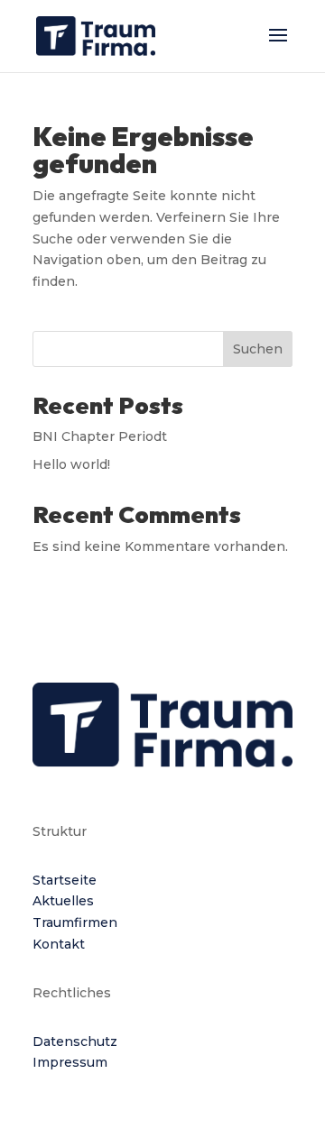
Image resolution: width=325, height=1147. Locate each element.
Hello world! (71, 464)
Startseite (64, 880)
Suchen (258, 349)
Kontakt (58, 944)
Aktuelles (63, 901)
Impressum (69, 1062)
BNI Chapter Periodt (99, 436)
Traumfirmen (74, 922)
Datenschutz (74, 1041)
